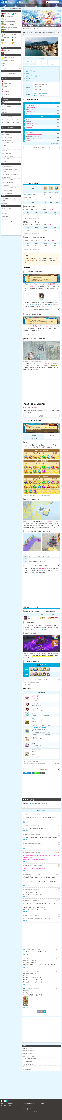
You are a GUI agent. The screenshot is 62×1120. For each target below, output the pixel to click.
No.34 (24, 815)
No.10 (24, 915)
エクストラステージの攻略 (31, 76)
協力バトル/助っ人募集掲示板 (40, 93)
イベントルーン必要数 (30, 71)
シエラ (41, 629)
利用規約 (25, 1109)
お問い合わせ (36, 1109)
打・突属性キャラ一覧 (41, 679)
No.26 (24, 834)
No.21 (24, 865)
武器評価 (41, 61)
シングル (29, 64)
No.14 (24, 874)
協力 (41, 64)
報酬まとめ (28, 80)
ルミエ (36, 629)
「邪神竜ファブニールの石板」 (31, 200)
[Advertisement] (41, 165)
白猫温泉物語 (33, 304)
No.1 (24, 988)
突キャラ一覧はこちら (32, 334)
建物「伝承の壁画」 (28, 194)
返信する (25, 822)
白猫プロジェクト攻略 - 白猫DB (14, 2)
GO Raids (42, 1103)
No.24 (24, 843)
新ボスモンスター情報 (30, 78)
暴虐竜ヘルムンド (32, 617)
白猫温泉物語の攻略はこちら (41, 310)
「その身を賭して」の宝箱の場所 (33, 75)
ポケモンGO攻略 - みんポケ (6, 1105)
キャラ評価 (29, 61)
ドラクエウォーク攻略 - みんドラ (27, 1103)
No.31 (24, 826)
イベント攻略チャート (30, 70)
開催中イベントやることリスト (41, 147)
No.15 (24, 900)
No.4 (24, 949)
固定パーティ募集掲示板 (39, 95)
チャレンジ (53, 64)
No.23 (24, 852)
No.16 (24, 889)
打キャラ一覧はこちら (50, 334)
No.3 (24, 958)
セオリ (41, 299)
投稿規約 (32, 803)
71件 (37, 28)
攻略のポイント (29, 73)
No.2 (24, 971)
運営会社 (30, 1109)
